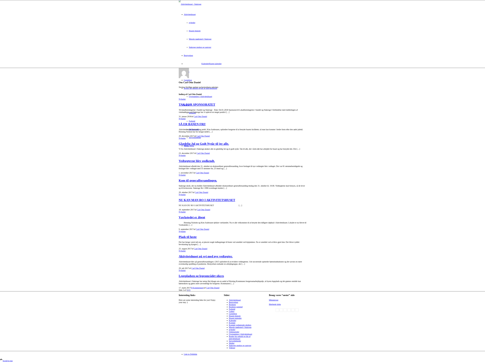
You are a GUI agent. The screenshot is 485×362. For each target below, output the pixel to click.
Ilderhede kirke (275, 304)
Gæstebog (233, 314)
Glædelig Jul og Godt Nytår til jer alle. (204, 143)
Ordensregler (234, 332)
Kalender (205, 64)
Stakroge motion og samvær (240, 345)
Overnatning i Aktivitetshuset (240, 334)
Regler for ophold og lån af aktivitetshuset (239, 337)
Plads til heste (188, 237)
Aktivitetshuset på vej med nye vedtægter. (206, 256)
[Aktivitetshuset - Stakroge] (190, 4)
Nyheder (182, 99)
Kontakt (232, 323)
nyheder (232, 330)
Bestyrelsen (233, 302)
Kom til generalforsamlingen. (198, 180)
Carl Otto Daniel (200, 116)
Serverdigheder (235, 341)
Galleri (231, 311)
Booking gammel (236, 307)
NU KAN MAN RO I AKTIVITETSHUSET (207, 200)
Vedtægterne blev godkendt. (197, 161)
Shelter (231, 343)
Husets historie (235, 316)
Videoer (232, 348)
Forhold (232, 309)
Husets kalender (235, 318)
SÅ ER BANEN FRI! (192, 124)
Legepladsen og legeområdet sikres (201, 276)
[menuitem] (245, 30)
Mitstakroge (273, 300)
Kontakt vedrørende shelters (240, 325)
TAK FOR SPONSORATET (197, 104)
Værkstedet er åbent (192, 217)
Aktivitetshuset (235, 300)
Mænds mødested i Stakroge (240, 327)
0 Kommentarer (197, 288)
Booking (232, 305)
